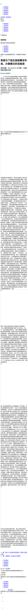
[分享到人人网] (8, 73)
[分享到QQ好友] (3, 574)
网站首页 (6, 7)
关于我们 (6, 8)
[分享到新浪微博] (3, 19)
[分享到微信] (1, 19)
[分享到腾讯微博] (6, 73)
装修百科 (6, 12)
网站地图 (10, 589)
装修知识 (6, 10)
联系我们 (6, 14)
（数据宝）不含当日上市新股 (12, 556)
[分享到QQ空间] (3, 73)
